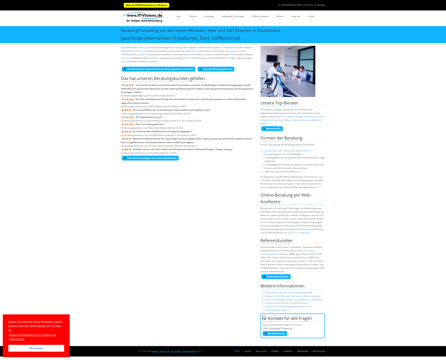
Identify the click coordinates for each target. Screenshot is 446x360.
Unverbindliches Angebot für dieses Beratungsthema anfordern (160, 69)
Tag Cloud (261, 351)
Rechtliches (319, 351)
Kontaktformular (276, 333)
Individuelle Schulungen (233, 16)
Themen (193, 16)
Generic (125, 57)
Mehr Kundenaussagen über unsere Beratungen (152, 157)
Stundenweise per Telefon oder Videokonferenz (288, 150)
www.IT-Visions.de (160, 351)
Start (178, 16)
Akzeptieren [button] (36, 348)
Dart (238, 50)
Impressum (302, 351)
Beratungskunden (171, 78)
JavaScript (143, 47)
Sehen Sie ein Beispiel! (299, 232)
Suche (311, 16)
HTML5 (129, 50)
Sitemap (275, 351)
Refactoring (188, 57)
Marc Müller (284, 120)
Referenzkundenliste (277, 276)
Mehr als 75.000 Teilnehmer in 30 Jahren (146, 5)
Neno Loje (273, 120)
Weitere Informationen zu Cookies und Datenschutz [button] (32, 337)
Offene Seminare (260, 16)
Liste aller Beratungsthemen (217, 69)
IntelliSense (154, 57)
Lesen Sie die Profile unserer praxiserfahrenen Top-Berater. (294, 299)
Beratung (209, 16)
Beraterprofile (273, 128)
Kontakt (288, 351)
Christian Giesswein (301, 120)
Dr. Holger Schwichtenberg (306, 116)
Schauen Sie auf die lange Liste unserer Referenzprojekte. (293, 296)
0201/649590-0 (288, 4)
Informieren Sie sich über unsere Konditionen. (287, 303)
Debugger (232, 57)
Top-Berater (286, 103)
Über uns (295, 16)
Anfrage (321, 4)
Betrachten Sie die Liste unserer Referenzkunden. (289, 292)
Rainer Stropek (285, 116)
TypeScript (230, 50)
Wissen (280, 16)
